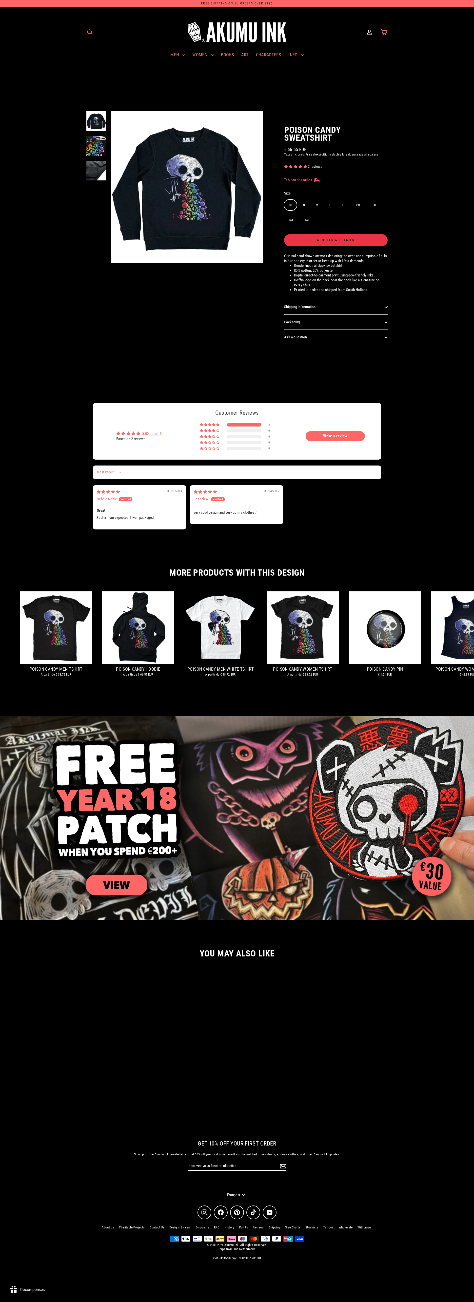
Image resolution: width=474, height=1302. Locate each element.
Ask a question (295, 337)
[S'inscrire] (282, 1166)
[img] (108, 492)
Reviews (258, 1227)
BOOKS (227, 54)
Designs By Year (180, 1227)
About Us (108, 1227)
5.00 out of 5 (151, 433)
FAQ (216, 1227)
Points (243, 1227)
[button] (296, 166)
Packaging (292, 322)
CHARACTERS (268, 54)
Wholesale (346, 1227)
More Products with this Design (237, 573)
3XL (374, 205)
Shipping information (300, 307)
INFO (293, 54)
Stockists (311, 1227)
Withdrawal (364, 1227)
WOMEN (200, 54)
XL (343, 205)
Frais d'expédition (317, 154)
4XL (291, 220)
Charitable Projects (132, 1227)
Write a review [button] (335, 436)
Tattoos (328, 1227)
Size (287, 193)
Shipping (274, 1227)
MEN (175, 54)
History (229, 1227)
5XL (306, 220)
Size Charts (292, 1227)
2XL (358, 205)
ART (244, 54)
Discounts (202, 1227)
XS (290, 205)
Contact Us (157, 1227)
